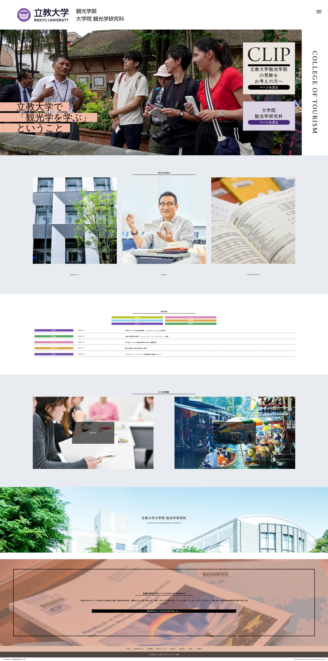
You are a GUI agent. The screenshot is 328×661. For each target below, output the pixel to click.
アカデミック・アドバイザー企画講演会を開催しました (143, 354)
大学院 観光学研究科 (253, 274)
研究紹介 (173, 649)
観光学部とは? (75, 274)
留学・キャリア (162, 649)
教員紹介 (164, 274)
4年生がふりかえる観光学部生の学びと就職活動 (140, 342)
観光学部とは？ (139, 649)
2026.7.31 (81, 336)
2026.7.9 (81, 348)
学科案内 (150, 649)
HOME (128, 649)
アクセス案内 (175, 654)
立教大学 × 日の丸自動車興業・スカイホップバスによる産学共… (146, 330)
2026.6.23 (81, 354)
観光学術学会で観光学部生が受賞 (136, 348)
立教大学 (153, 654)
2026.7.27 (81, 342)
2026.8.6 (81, 330)
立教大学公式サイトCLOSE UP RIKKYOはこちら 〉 (164, 611)
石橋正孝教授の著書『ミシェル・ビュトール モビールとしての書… (147, 336)
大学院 (190, 649)
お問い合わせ (163, 654)
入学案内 (199, 649)
